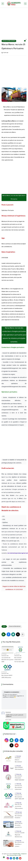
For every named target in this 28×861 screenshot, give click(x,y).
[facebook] (17, 740)
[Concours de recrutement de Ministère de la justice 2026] (8, 649)
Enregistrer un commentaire (11, 692)
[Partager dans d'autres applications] (22, 634)
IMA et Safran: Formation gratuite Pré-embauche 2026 (19, 826)
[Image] (8, 759)
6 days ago (18, 774)
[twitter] (11, 745)
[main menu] (3, 3)
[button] (8, 634)
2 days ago (18, 793)
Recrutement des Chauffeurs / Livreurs (19, 844)
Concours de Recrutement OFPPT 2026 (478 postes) (7, 675)
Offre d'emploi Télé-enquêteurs (19, 768)
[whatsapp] (11, 740)
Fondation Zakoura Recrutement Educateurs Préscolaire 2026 (19, 760)
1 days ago (18, 783)
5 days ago (18, 821)
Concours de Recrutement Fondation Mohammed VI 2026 (19, 816)
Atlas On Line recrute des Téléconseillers (19, 806)
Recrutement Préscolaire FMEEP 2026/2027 (19, 778)
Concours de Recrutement (9, 40)
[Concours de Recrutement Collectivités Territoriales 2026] (20, 649)
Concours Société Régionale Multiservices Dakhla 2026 (19, 835)
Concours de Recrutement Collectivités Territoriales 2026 (19, 659)
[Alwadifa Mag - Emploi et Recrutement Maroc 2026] (14, 3)
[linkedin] (22, 740)
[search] (25, 3)
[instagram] (6, 740)
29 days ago (19, 812)
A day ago (18, 756)
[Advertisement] (14, 24)
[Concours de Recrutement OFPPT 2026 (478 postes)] (8, 667)
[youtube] (17, 745)
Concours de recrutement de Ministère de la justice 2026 (7, 659)
